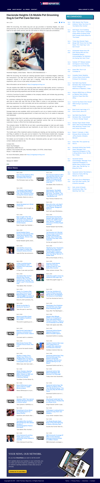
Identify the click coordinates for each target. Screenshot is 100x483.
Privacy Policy (75, 481)
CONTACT (34, 9)
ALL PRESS (26, 9)
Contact (92, 481)
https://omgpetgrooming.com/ (36, 154)
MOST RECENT (17, 9)
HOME (9, 9)
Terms (67, 481)
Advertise (85, 481)
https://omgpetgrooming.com (36, 84)
